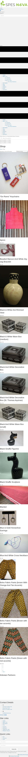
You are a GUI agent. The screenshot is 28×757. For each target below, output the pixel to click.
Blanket (3, 507)
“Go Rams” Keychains (9, 196)
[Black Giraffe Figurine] (11, 438)
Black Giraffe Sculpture (10, 482)
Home (1, 149)
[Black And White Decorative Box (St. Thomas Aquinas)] (14, 384)
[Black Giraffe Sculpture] (14, 465)
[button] (1, 7)
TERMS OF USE (6, 729)
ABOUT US (5, 722)
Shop (4, 724)
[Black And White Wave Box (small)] (14, 412)
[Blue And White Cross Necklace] (14, 543)
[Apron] (14, 218)
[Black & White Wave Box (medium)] (14, 325)
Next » (4, 671)
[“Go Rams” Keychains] (14, 172)
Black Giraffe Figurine (9, 449)
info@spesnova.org (7, 713)
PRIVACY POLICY (6, 730)
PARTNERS (5, 723)
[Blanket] (14, 494)
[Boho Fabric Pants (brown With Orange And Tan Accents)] (8, 569)
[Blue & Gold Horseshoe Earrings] (8, 517)
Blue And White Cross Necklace (14, 555)
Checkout (5, 738)
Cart (3, 736)
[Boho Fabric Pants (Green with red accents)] (14, 641)
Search (1, 13)
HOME (4, 720)
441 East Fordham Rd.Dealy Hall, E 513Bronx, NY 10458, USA (7, 708)
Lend (4, 739)
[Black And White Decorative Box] (14, 353)
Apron (2, 240)
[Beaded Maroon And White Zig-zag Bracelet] (7, 249)
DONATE (4, 726)
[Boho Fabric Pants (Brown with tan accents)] (14, 603)
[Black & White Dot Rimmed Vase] (14, 286)
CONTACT (5, 728)
